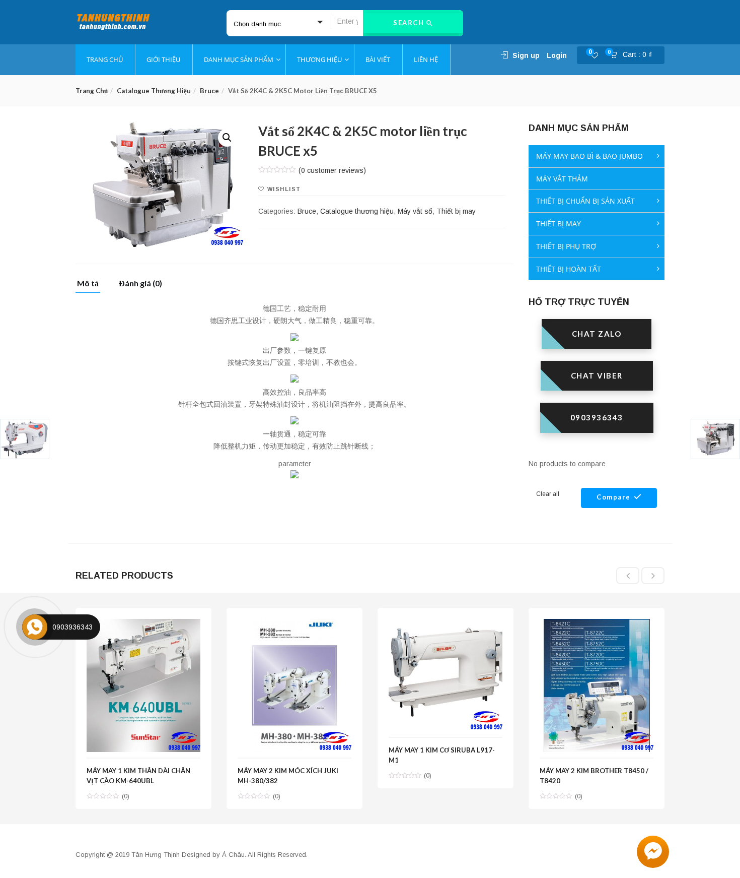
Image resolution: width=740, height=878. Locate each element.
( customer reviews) (332, 170)
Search (409, 23)
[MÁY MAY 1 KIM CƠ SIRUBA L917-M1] (445, 624)
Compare (614, 497)
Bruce (209, 91)
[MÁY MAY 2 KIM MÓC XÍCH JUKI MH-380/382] (294, 624)
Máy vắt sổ (415, 211)
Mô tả (88, 283)
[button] (634, 55)
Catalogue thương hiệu (154, 91)
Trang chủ (92, 91)
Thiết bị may (456, 211)
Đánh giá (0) (140, 283)
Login (557, 55)
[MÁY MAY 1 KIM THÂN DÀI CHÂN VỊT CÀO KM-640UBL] (143, 624)
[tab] (92, 286)
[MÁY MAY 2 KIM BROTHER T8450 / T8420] (596, 624)
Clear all (547, 493)
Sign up (526, 55)
